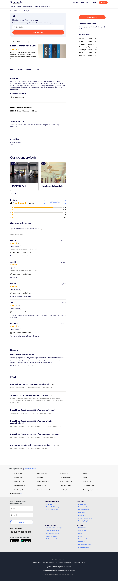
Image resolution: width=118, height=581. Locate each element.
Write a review (55, 202)
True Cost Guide (83, 507)
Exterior (19, 6)
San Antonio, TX (88, 486)
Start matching (38, 32)
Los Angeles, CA (65, 477)
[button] (24, 176)
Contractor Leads (51, 536)
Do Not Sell (60, 567)
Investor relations (83, 539)
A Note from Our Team (85, 518)
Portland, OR (41, 486)
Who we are (82, 530)
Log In (94, 2)
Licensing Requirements (85, 521)
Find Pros (49, 504)
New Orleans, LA (66, 481)
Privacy (49, 567)
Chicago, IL (64, 473)
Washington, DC (88, 490)
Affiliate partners (83, 547)
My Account (82, 504)
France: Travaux (37, 562)
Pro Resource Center (52, 533)
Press (80, 536)
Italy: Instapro (59, 562)
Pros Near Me (82, 515)
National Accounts (51, 539)
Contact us (81, 541)
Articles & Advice (44, 6)
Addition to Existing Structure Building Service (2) (26, 228)
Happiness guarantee (84, 544)
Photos (20, 69)
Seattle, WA (64, 490)
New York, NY (87, 481)
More (36, 6)
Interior (13, 6)
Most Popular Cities (15, 469)
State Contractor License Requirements (22, 354)
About (12, 69)
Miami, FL (86, 477)
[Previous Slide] (11, 194)
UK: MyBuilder (81, 562)
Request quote (92, 17)
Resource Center (83, 510)
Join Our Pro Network (52, 530)
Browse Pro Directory (52, 507)
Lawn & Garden (28, 6)
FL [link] (21, 11)
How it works (82, 528)
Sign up (21, 522)
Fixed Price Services (52, 510)
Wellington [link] (27, 11)
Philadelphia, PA (20, 486)
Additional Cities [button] (15, 493)
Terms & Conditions (69, 570)
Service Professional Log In (54, 528)
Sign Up (103, 2)
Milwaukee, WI (19, 481)
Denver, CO (18, 477)
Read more (14, 89)
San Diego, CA (19, 490)
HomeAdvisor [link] (14, 11)
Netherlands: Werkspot (70, 562)
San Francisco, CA (43, 490)
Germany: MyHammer (48, 562)
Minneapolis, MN (43, 481)
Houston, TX (41, 477)
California (54, 567)
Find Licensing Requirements (40, 362)
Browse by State (30, 469)
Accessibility (67, 567)
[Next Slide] (15, 194)
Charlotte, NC (42, 473)
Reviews (29, 69)
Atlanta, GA (18, 473)
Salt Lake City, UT (66, 486)
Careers (80, 533)
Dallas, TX (86, 473)
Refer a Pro (81, 512)
